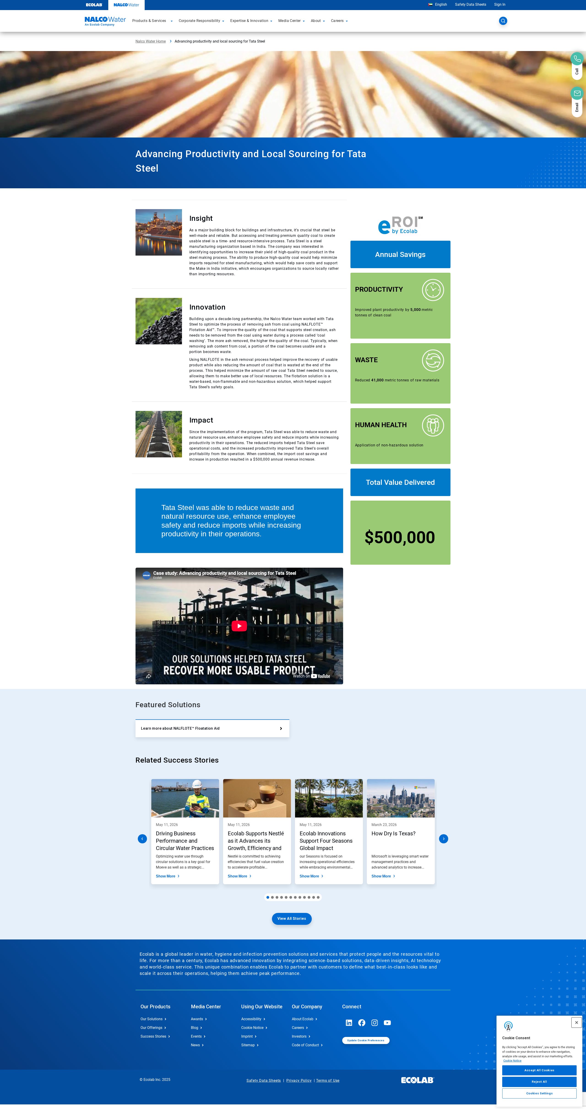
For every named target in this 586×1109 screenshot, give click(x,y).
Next (443, 838)
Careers (298, 1027)
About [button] (316, 21)
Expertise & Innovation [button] (249, 21)
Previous (142, 838)
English (440, 4)
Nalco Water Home (151, 41)
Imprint (247, 1036)
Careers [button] (337, 21)
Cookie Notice (512, 1060)
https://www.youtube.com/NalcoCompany (387, 1022)
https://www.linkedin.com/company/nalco (349, 1022)
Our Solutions (152, 1019)
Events (196, 1036)
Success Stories (153, 1036)
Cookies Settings (539, 1093)
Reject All (539, 1081)
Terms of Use (328, 1080)
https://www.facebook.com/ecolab (361, 1022)
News (195, 1045)
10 (309, 897)
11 (313, 897)
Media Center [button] (289, 21)
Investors (299, 1036)
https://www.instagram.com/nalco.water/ (374, 1022)
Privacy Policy (299, 1080)
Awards (197, 1019)
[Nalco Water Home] (105, 22)
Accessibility (251, 1019)
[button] (172, 20)
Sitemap (248, 1045)
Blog (194, 1027)
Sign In (499, 4)
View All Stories (291, 918)
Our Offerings (151, 1027)
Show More (165, 876)
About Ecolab (302, 1019)
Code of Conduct (305, 1045)
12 (318, 897)
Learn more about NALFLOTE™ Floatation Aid (180, 728)
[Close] (577, 1022)
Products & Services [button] (149, 21)
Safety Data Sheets (470, 4)
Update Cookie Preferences (365, 1040)
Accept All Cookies (539, 1070)
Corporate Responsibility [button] (199, 21)
